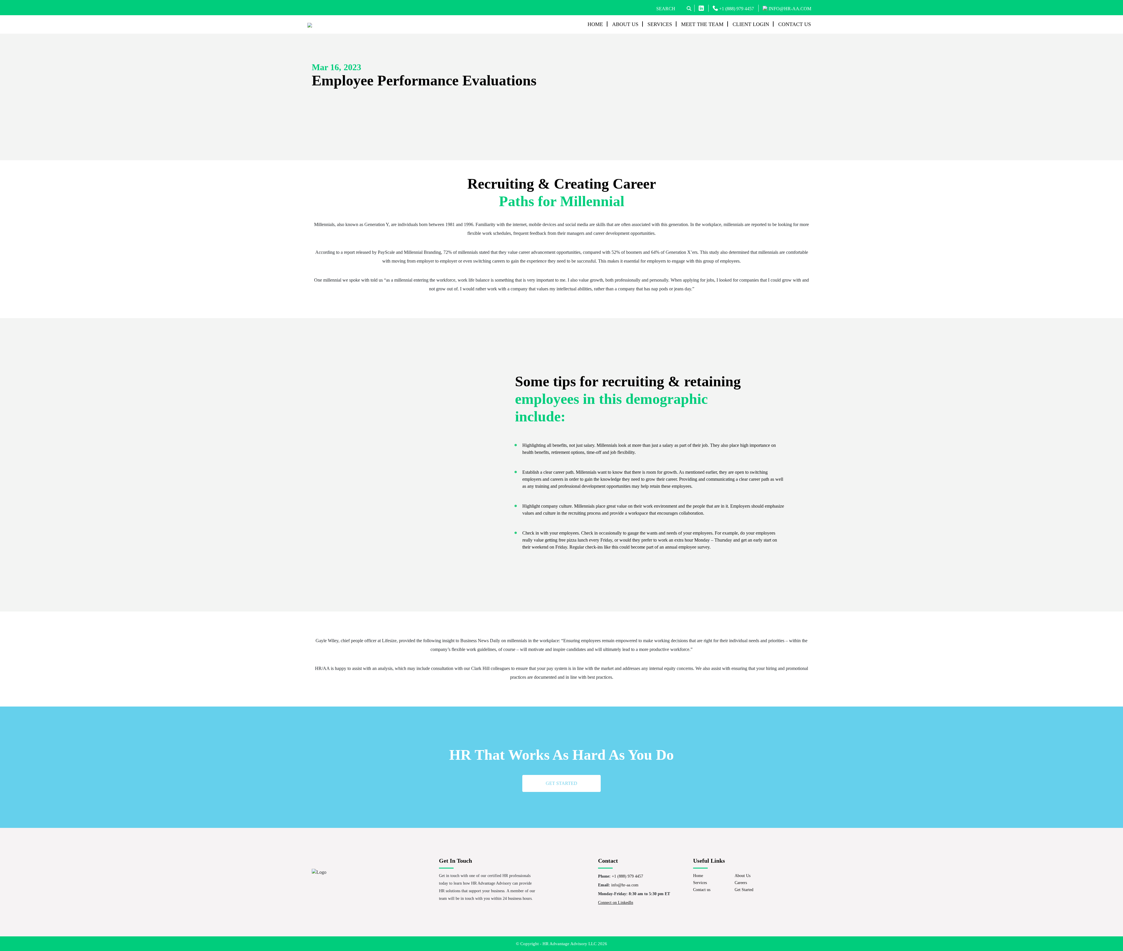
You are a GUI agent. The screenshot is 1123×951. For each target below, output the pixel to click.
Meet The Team (702, 24)
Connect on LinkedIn (615, 902)
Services (659, 24)
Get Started (744, 890)
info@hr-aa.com (624, 885)
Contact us (794, 24)
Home (595, 24)
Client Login (751, 24)
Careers (741, 883)
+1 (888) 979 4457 (736, 8)
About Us (625, 24)
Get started (561, 783)
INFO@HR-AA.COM (789, 8)
